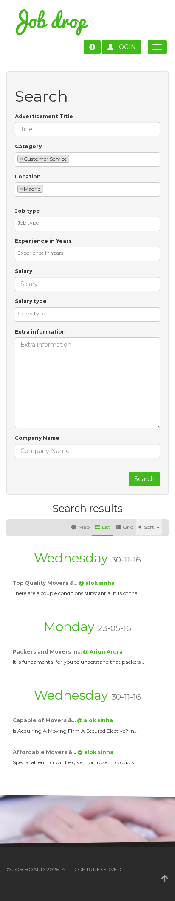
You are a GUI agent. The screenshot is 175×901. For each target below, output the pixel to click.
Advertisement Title (44, 116)
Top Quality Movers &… (46, 583)
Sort (149, 527)
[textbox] (73, 158)
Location (28, 176)
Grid (128, 527)
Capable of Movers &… (45, 720)
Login (124, 47)
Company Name (37, 438)
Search (144, 479)
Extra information (40, 331)
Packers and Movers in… (48, 651)
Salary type (31, 301)
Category (28, 146)
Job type (27, 211)
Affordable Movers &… (45, 752)
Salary (23, 271)
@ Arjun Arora (103, 651)
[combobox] (87, 159)
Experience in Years (43, 241)
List (106, 527)
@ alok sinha (97, 583)
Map (84, 527)
